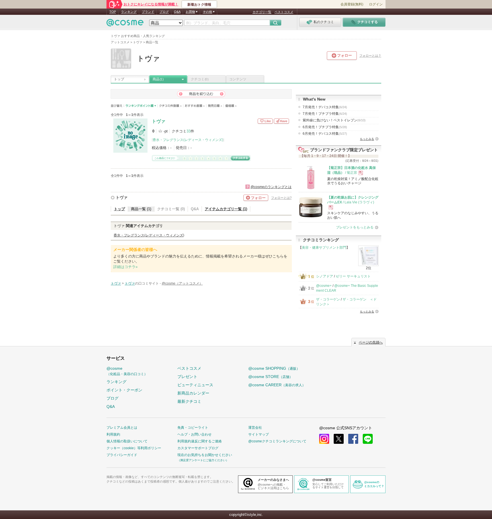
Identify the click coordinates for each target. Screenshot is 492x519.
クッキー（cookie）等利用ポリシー (133, 448)
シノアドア (324, 276)
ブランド (148, 11)
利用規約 (113, 434)
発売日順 (215, 105)
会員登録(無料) (352, 4)
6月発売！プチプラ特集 (325, 127)
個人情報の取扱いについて (126, 441)
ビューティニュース (195, 385)
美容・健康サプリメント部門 (324, 248)
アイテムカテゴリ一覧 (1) (226, 209)
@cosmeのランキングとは (271, 187)
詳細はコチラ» (125, 267)
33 (188, 131)
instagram (324, 439)
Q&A (177, 11)
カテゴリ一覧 (262, 12)
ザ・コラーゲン (328, 299)
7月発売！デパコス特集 (325, 107)
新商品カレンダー (193, 393)
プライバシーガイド (121, 455)
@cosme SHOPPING (274, 368)
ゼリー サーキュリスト (353, 276)
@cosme (126, 371)
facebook (353, 439)
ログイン (376, 4)
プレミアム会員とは (121, 428)
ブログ (164, 11)
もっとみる (367, 138)
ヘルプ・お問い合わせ (194, 434)
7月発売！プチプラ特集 (325, 114)
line (368, 439)
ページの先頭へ (371, 342)
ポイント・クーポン (124, 390)
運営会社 (255, 428)
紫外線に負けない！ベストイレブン (334, 120)
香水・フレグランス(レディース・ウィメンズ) (188, 140)
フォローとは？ (370, 55)
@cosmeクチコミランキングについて (277, 441)
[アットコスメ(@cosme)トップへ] (125, 24)
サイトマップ (258, 434)
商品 (158, 79)
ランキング (129, 11)
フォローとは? (281, 197)
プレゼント (187, 376)
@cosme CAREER (277, 385)
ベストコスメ (283, 12)
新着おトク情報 (199, 5)
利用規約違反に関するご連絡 (199, 441)
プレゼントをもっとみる (355, 227)
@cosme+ (324, 286)
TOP (112, 11)
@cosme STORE (270, 376)
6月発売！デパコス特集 (325, 134)
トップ (119, 79)
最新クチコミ (189, 401)
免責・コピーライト (192, 428)
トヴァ (158, 121)
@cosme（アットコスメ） (182, 283)
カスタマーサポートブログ (197, 448)
